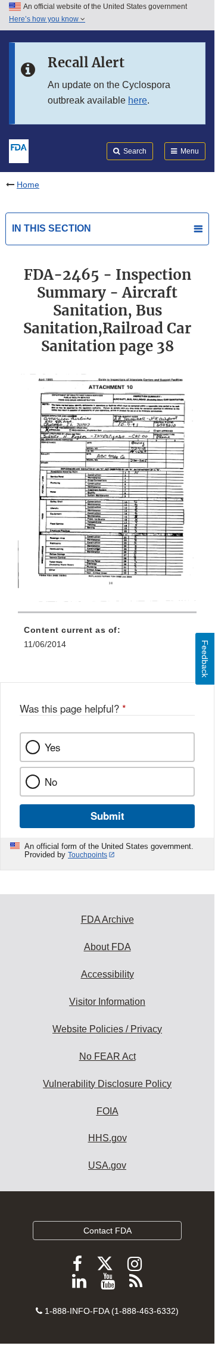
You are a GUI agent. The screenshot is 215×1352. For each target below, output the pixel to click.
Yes (52, 747)
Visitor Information (107, 1002)
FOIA (107, 1111)
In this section (51, 228)
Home (28, 184)
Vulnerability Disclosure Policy (107, 1084)
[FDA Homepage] (19, 150)
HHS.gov (107, 1138)
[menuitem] (107, 641)
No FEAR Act (107, 1056)
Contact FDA (107, 1230)
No (51, 782)
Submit (107, 815)
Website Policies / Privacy (107, 1029)
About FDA (107, 947)
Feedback (205, 658)
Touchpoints (87, 855)
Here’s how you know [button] (44, 19)
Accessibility (107, 974)
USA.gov (107, 1165)
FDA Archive (107, 919)
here (137, 100)
